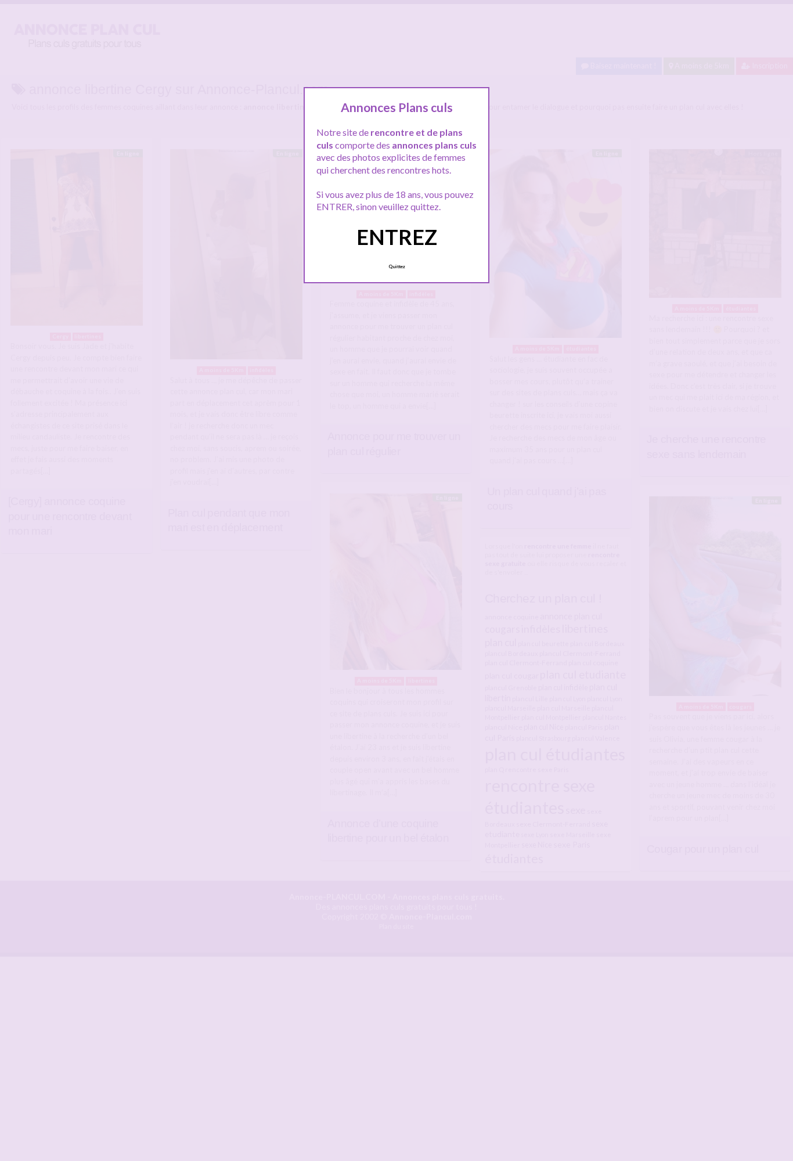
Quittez (396, 266)
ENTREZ (396, 237)
